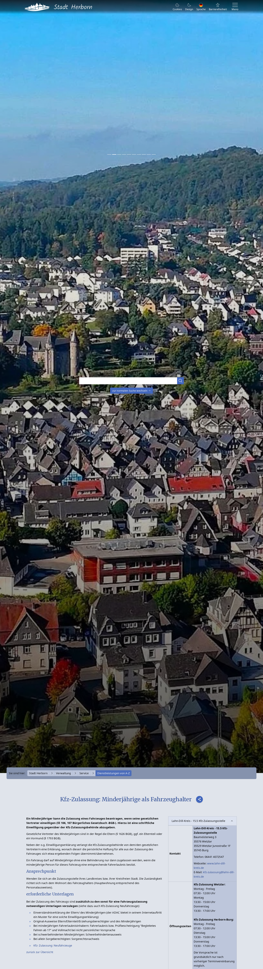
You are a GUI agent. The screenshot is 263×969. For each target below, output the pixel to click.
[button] (180, 380)
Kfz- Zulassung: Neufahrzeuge (52, 945)
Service (84, 773)
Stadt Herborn (38, 773)
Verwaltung (63, 773)
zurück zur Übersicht (39, 952)
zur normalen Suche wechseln (130, 390)
